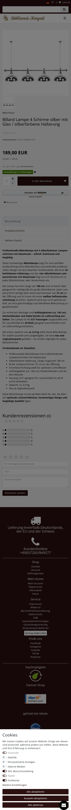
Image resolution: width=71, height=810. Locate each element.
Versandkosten (26, 166)
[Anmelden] (2, 1)
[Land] (47, 2)
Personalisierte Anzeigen (21, 762)
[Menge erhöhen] (12, 178)
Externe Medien (16, 766)
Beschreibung (12, 221)
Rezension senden (15, 492)
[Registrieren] (5, 1)
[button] (35, 194)
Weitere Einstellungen (14, 785)
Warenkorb (35, 590)
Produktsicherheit (15, 230)
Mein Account (35, 583)
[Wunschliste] (52, 2)
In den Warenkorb (42, 181)
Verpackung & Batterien (35, 628)
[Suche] (64, 9)
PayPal (11, 775)
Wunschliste (11, 202)
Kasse (35, 593)
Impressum (35, 603)
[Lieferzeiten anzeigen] (35, 172)
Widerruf (35, 607)
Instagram (35, 646)
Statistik (12, 757)
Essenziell (13, 752)
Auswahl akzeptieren (35, 798)
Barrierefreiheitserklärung (35, 610)
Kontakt (35, 566)
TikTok (35, 653)
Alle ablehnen (35, 805)
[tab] (35, 221)
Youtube (35, 650)
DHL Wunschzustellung (20, 771)
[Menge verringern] (12, 183)
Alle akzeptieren (35, 791)
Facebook (35, 643)
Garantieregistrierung (35, 624)
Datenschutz (35, 614)
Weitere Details (13, 240)
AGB (35, 617)
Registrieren (35, 586)
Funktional (13, 780)
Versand (35, 569)
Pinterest (35, 656)
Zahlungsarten (35, 573)
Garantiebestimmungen (35, 621)
